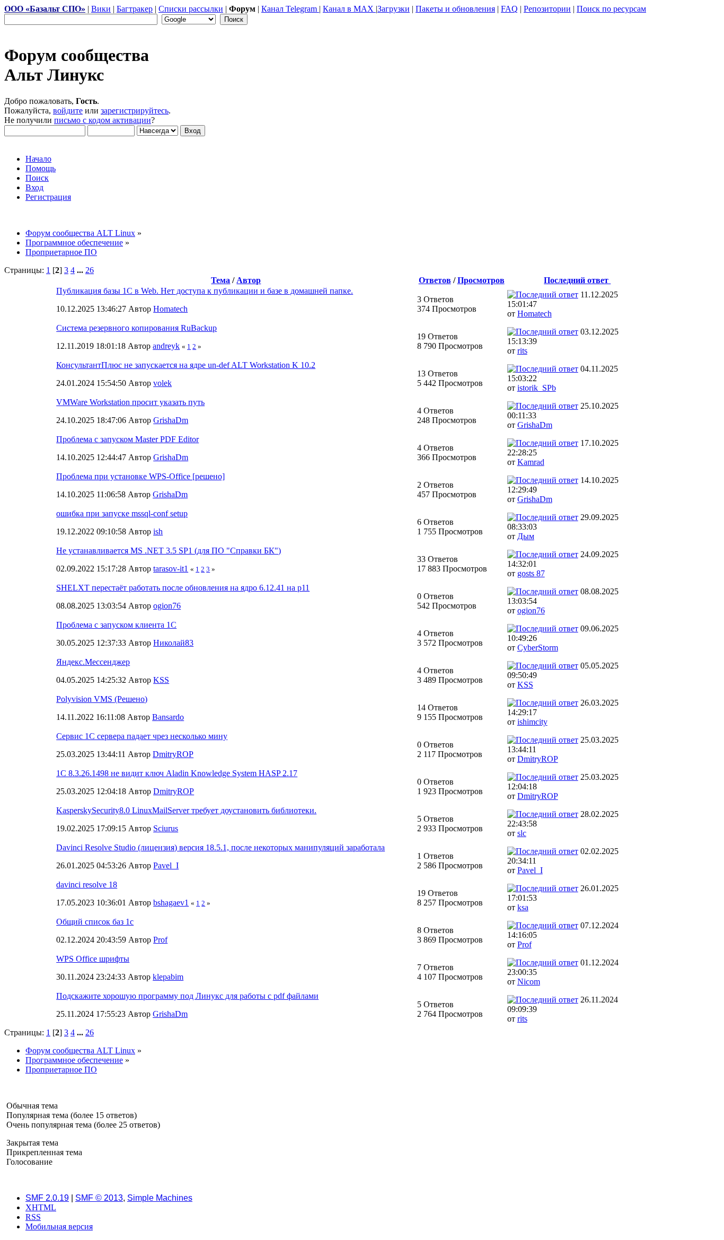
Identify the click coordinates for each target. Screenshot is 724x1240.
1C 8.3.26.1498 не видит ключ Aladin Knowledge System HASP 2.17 (176, 773)
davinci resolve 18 (86, 884)
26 (89, 270)
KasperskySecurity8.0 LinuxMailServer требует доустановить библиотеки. (186, 810)
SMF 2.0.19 (47, 1197)
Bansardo (168, 717)
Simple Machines (159, 1197)
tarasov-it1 (170, 568)
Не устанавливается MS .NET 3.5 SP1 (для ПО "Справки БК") (168, 550)
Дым (525, 536)
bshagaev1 (171, 902)
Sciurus (165, 828)
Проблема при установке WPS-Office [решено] (140, 476)
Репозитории (547, 8)
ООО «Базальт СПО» (44, 8)
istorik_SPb (536, 387)
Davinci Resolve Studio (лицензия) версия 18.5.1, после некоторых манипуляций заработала (220, 847)
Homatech (170, 308)
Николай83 (173, 642)
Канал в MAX (349, 8)
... (81, 270)
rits (522, 350)
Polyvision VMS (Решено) (101, 698)
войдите (68, 110)
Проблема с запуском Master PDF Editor (127, 439)
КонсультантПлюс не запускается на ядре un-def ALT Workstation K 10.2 (185, 365)
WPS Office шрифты (92, 958)
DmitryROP (173, 754)
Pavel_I (166, 865)
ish (158, 531)
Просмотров (481, 280)
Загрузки (393, 8)
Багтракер (135, 8)
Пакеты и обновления (455, 8)
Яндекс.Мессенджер (93, 661)
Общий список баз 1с (95, 921)
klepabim (168, 976)
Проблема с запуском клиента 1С (116, 624)
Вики (101, 8)
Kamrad (530, 462)
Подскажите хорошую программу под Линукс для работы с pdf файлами (187, 995)
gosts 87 (531, 573)
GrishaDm (170, 420)
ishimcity (532, 721)
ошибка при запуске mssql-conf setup (122, 513)
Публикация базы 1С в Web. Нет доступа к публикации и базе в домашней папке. (204, 290)
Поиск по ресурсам (611, 8)
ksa (522, 907)
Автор (248, 280)
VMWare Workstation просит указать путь (130, 402)
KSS (161, 679)
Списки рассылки (190, 8)
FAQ (509, 8)
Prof (160, 939)
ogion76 (167, 605)
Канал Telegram (290, 8)
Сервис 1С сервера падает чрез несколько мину (141, 736)
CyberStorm (537, 647)
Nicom (528, 981)
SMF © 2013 (99, 1197)
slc (521, 833)
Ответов (435, 280)
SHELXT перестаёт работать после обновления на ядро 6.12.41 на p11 (183, 587)
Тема (220, 280)
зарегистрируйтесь (135, 110)
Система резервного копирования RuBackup (136, 327)
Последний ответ (577, 280)
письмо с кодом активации (102, 120)
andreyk (166, 345)
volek (162, 383)
